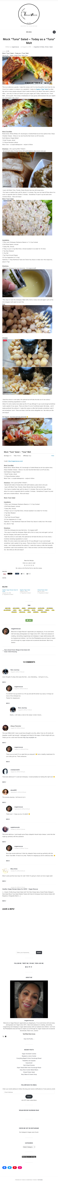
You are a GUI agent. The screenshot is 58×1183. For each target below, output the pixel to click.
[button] (29, 32)
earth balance (31, 608)
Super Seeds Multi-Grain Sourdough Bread (29, 1067)
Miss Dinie (13, 869)
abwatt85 (13, 790)
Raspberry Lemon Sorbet (29, 1056)
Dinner (47, 47)
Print (53, 455)
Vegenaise (35, 612)
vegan (29, 612)
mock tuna (26, 610)
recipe (33, 610)
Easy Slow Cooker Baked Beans (29, 1070)
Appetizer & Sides (39, 47)
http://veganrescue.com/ (15, 461)
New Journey (14, 670)
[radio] (25, 565)
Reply (4, 682)
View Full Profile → (29, 1039)
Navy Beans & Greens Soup (29, 1074)
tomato (47, 610)
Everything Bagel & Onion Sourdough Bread (29, 1058)
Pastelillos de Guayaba (29, 1060)
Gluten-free (41, 608)
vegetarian (44, 612)
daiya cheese (16, 608)
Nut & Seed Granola (29, 1065)
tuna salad (22, 612)
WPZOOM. (40, 1179)
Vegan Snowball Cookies (29, 1053)
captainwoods (15, 827)
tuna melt (14, 612)
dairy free (7, 608)
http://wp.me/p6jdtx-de (29, 737)
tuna (53, 610)
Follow (29, 1096)
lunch (14, 610)
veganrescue (15, 47)
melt (20, 610)
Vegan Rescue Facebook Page (29, 1110)
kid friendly (50, 608)
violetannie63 (15, 770)
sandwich (40, 610)
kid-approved (7, 610)
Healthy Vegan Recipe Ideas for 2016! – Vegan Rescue (20, 889)
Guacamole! (29, 1063)
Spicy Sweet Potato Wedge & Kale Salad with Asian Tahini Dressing (17, 650)
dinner (23, 608)
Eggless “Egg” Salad (42, 89)
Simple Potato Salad (43, 590)
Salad (51, 47)
